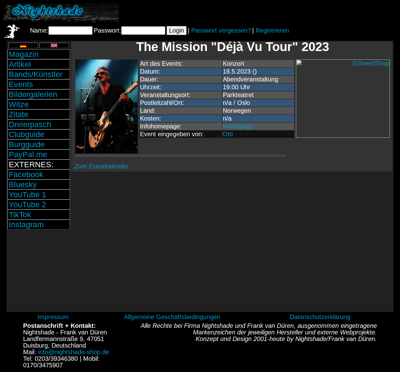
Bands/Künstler (35, 74)
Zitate (18, 114)
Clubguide (26, 134)
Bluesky (23, 184)
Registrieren (272, 30)
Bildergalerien (33, 94)
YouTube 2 (27, 204)
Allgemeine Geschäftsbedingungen (172, 316)
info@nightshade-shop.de (73, 352)
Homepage (238, 126)
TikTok (20, 214)
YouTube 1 (27, 194)
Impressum (53, 316)
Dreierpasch (30, 124)
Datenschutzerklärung (320, 316)
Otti (228, 134)
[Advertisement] (323, 12)
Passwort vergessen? (221, 30)
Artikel (20, 64)
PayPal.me (28, 154)
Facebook (26, 174)
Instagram (26, 224)
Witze (19, 104)
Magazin (24, 54)
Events (21, 84)
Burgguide (27, 144)
